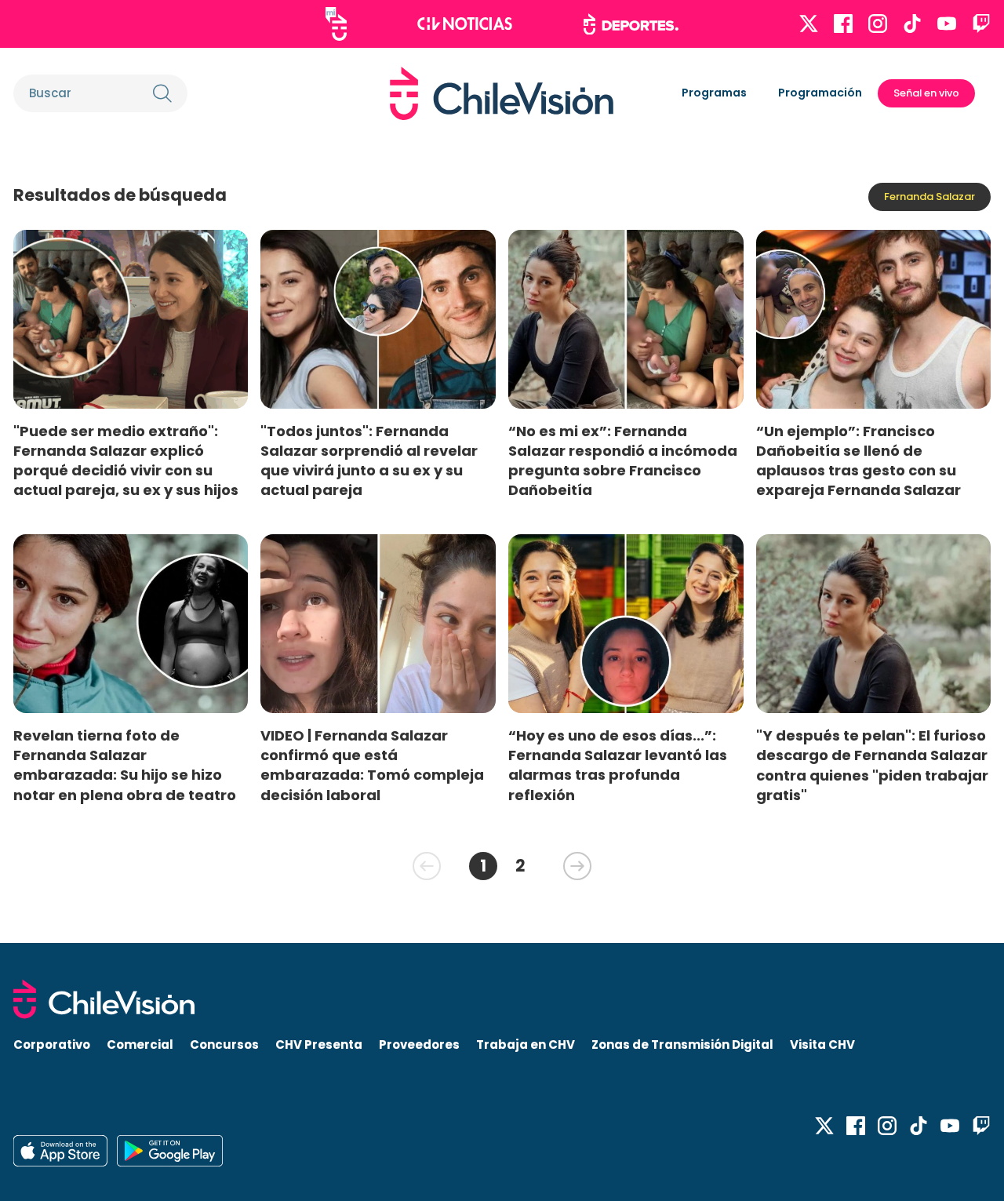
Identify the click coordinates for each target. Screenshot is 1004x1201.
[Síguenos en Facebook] (843, 23)
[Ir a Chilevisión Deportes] (631, 24)
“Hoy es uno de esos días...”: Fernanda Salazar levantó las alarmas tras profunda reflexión (617, 765)
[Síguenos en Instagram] (877, 23)
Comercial (140, 1044)
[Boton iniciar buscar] (162, 93)
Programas (714, 92)
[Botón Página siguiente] (577, 866)
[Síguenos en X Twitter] (808, 23)
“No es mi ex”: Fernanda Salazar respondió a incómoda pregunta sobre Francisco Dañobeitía (622, 460)
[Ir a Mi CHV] (336, 24)
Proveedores (419, 1044)
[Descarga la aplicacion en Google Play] (60, 1150)
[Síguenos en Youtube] (946, 23)
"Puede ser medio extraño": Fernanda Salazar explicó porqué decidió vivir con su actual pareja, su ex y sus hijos (125, 460)
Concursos (224, 1044)
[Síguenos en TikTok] (912, 23)
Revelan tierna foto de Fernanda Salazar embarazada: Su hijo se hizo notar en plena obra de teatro (124, 765)
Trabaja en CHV (525, 1044)
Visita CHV (822, 1044)
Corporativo (51, 1044)
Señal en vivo (926, 93)
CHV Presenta (318, 1044)
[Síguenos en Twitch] (981, 23)
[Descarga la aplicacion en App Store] (170, 1150)
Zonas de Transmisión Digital (682, 1044)
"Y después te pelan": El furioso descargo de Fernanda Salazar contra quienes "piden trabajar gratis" (872, 765)
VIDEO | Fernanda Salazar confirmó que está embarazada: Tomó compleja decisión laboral (372, 765)
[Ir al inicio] (501, 93)
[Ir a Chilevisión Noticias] (464, 23)
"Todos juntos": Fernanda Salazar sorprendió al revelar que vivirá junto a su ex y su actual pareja (369, 460)
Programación (820, 92)
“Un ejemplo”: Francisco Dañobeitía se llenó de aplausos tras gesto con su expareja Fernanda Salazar (858, 460)
